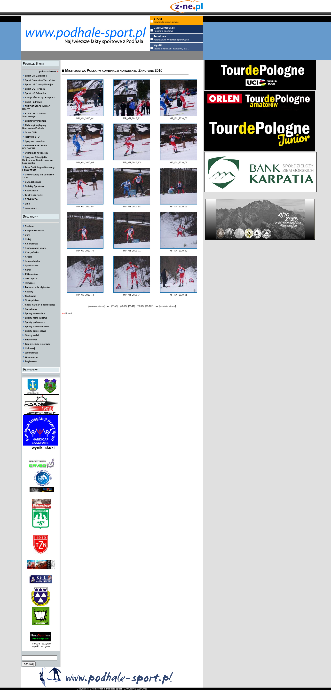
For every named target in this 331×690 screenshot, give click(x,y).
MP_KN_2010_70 (85, 251)
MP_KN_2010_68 (132, 206)
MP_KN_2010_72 (178, 251)
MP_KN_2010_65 (132, 162)
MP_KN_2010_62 (132, 118)
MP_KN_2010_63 (178, 118)
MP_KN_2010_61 (85, 118)
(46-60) (123, 306)
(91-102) (149, 306)
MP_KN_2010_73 (85, 295)
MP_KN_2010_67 (85, 206)
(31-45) (114, 306)
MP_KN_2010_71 (132, 251)
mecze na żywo (41, 643)
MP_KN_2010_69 (178, 206)
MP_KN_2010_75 (178, 295)
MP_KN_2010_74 (132, 295)
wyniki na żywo (41, 646)
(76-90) (140, 306)
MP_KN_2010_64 (85, 162)
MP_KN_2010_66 (178, 162)
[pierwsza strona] (96, 306)
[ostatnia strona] (167, 306)
